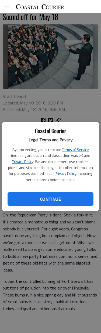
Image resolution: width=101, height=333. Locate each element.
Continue (50, 199)
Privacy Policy (22, 161)
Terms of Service (75, 149)
